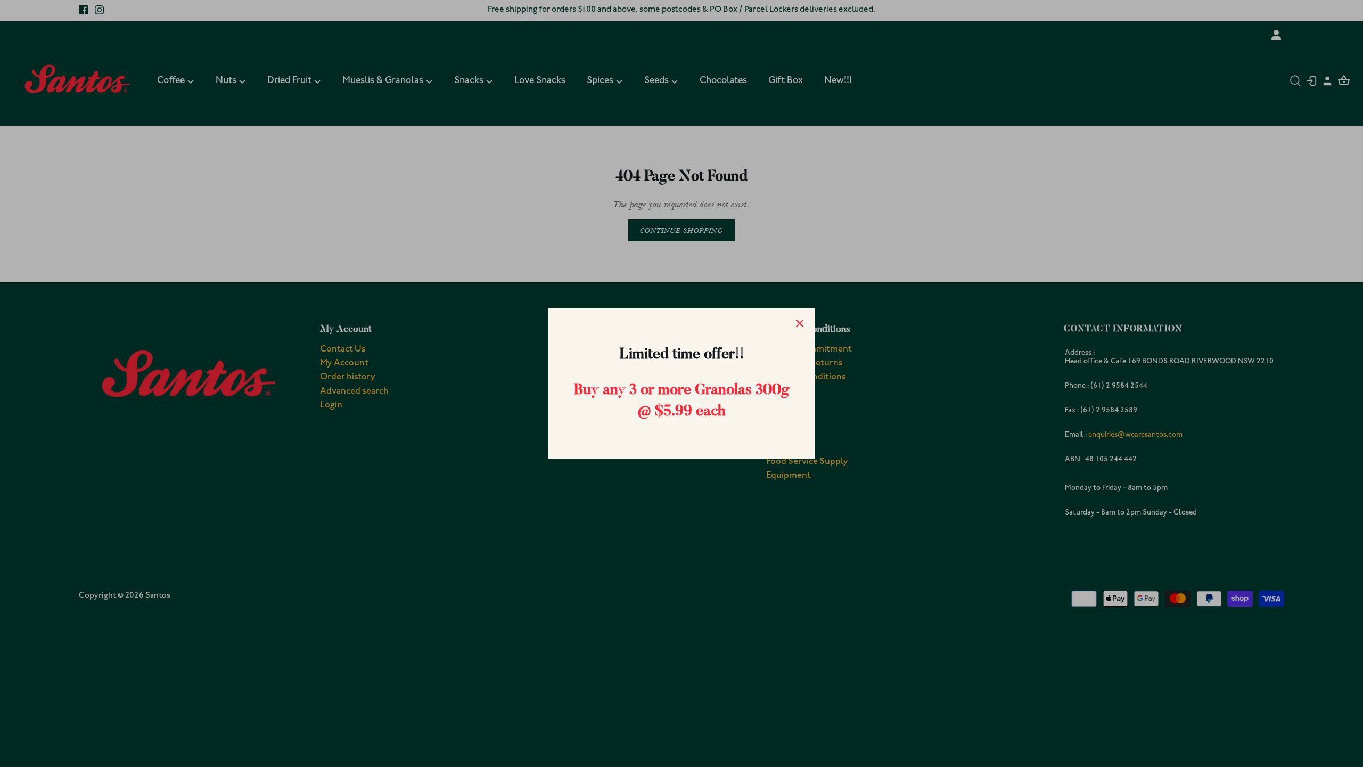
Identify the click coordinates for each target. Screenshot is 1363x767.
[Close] (799, 323)
